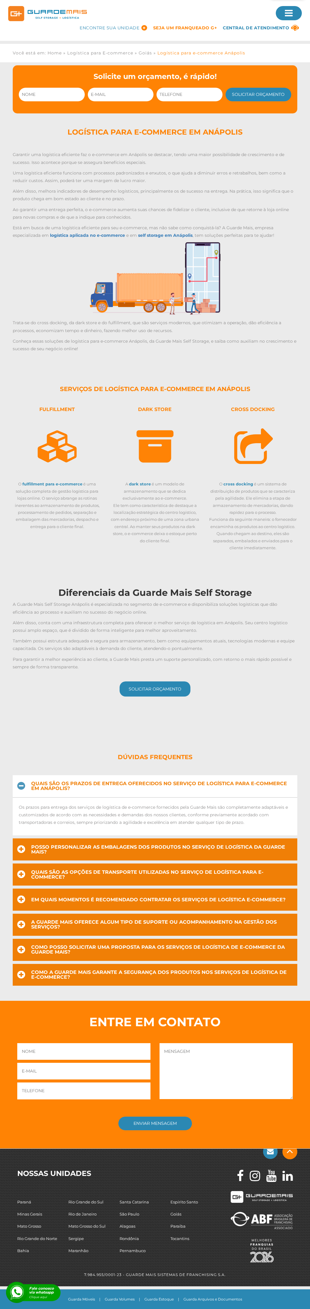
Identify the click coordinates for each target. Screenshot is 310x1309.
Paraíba (178, 1226)
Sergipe (76, 1238)
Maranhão (78, 1250)
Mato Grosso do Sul (87, 1226)
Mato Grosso (29, 1226)
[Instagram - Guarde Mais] (252, 1176)
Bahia (23, 1250)
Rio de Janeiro (82, 1214)
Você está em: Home (37, 53)
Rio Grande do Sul (86, 1202)
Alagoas (127, 1226)
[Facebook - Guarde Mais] (237, 1176)
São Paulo (129, 1214)
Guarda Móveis (81, 1299)
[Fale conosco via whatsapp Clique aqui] (16, 1292)
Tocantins (179, 1238)
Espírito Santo (184, 1202)
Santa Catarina (134, 1202)
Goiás (145, 53)
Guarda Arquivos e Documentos (212, 1299)
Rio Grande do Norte (37, 1238)
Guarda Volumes (120, 1299)
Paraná (24, 1202)
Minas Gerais (29, 1214)
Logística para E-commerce (100, 53)
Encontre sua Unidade (109, 28)
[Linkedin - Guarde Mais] (284, 1176)
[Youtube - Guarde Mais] (268, 1176)
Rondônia (129, 1238)
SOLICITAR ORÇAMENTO (155, 689)
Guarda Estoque (159, 1299)
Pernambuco (133, 1250)
